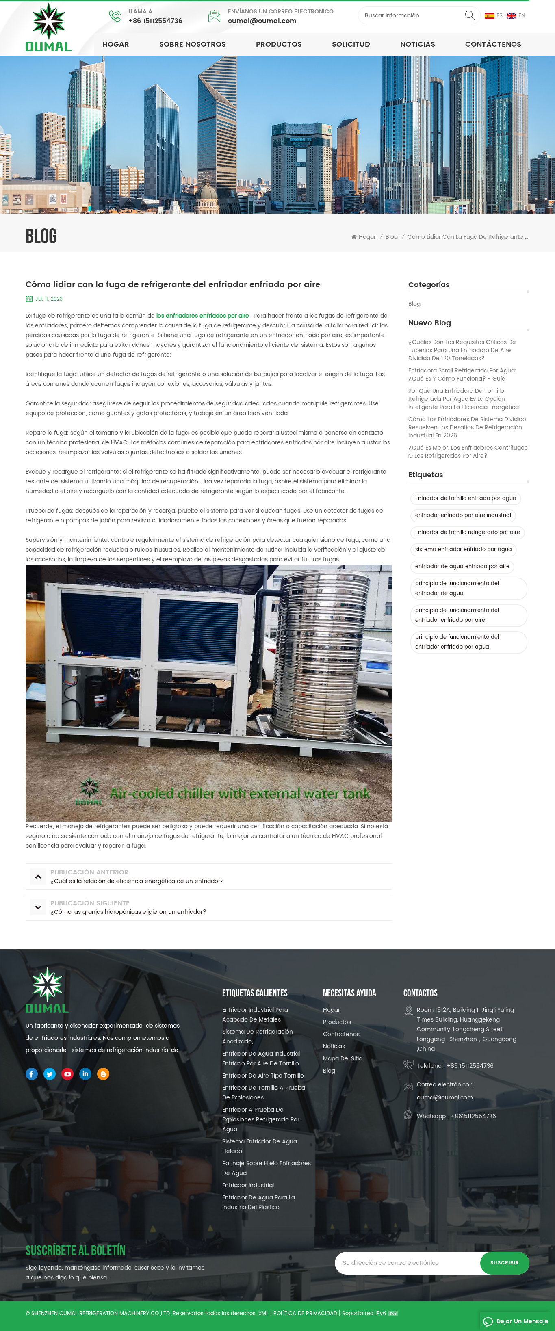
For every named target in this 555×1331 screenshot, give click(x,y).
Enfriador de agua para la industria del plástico (258, 1202)
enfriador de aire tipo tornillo (263, 1075)
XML (263, 1313)
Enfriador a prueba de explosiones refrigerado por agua (260, 1119)
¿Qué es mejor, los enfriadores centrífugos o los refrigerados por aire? (467, 452)
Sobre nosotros (192, 44)
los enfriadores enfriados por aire (202, 315)
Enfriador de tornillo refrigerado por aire (467, 532)
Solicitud (351, 44)
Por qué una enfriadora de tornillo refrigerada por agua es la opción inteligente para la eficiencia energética (463, 399)
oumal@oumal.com (262, 21)
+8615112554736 (473, 1116)
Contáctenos (493, 44)
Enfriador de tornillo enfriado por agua (465, 498)
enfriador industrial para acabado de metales (255, 1014)
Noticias (334, 1046)
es (499, 15)
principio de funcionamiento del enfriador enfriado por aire (457, 615)
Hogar (115, 44)
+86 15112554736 (155, 21)
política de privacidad (305, 1313)
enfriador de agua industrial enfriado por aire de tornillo (261, 1058)
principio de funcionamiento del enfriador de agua (457, 589)
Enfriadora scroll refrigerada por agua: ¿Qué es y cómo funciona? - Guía (462, 375)
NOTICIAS (417, 44)
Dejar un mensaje (522, 1321)
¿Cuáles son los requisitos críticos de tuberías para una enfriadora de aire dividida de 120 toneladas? (462, 350)
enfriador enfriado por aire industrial (463, 515)
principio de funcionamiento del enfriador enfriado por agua (457, 642)
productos (279, 44)
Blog (414, 304)
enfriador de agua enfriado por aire (462, 567)
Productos (337, 1022)
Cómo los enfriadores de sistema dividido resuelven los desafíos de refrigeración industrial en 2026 (467, 428)
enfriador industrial (248, 1185)
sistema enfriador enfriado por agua (463, 549)
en (521, 15)
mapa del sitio (342, 1058)
